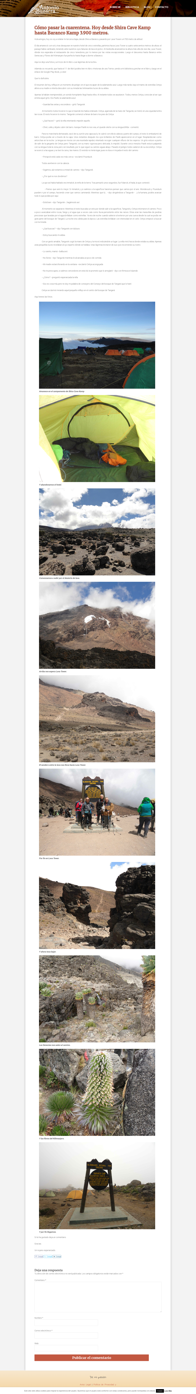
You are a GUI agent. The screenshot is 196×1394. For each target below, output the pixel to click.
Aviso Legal (85, 1384)
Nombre (38, 1318)
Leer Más (168, 1391)
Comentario (40, 1280)
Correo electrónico (43, 1330)
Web (36, 1343)
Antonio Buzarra (43, 8)
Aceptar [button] (160, 1391)
